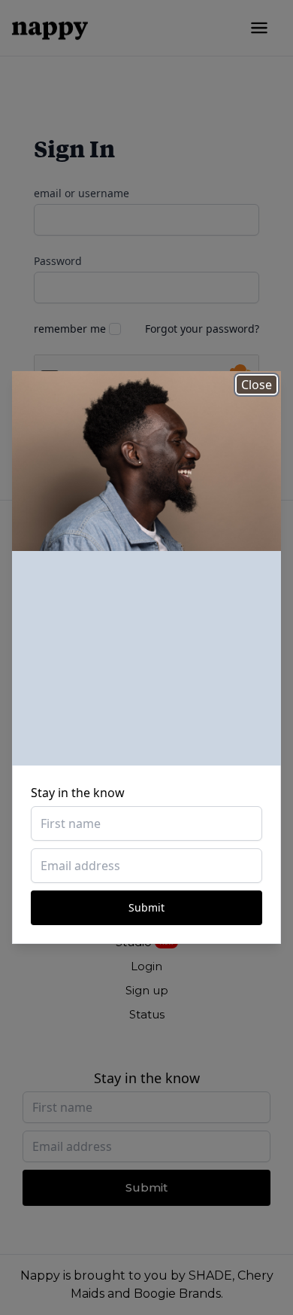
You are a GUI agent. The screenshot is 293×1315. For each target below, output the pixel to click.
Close (256, 384)
